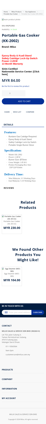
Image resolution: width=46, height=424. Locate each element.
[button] (16, 111)
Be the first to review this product (15, 86)
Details (8, 124)
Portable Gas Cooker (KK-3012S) (12, 222)
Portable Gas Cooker (11, 14)
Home (6, 12)
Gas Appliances (30, 12)
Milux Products (17, 12)
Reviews (9, 187)
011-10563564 (11, 346)
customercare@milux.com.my (18, 354)
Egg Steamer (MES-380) (12, 274)
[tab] (23, 124)
